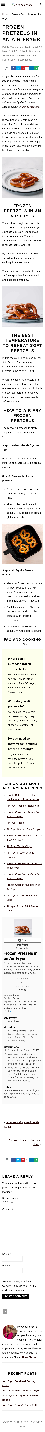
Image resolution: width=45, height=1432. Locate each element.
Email (6, 1265)
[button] (18, 944)
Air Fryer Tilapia (15, 823)
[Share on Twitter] (18, 68)
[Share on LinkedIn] (31, 68)
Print (24, 940)
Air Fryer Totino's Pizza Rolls (23, 805)
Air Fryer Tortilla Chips (19, 846)
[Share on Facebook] (13, 68)
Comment (7, 1209)
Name (6, 1254)
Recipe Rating (10, 1198)
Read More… (29, 1357)
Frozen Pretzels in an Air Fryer (21, 1390)
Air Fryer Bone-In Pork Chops (23, 829)
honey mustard (30, 106)
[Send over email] (36, 68)
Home (5, 14)
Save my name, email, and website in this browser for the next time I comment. (19, 1285)
